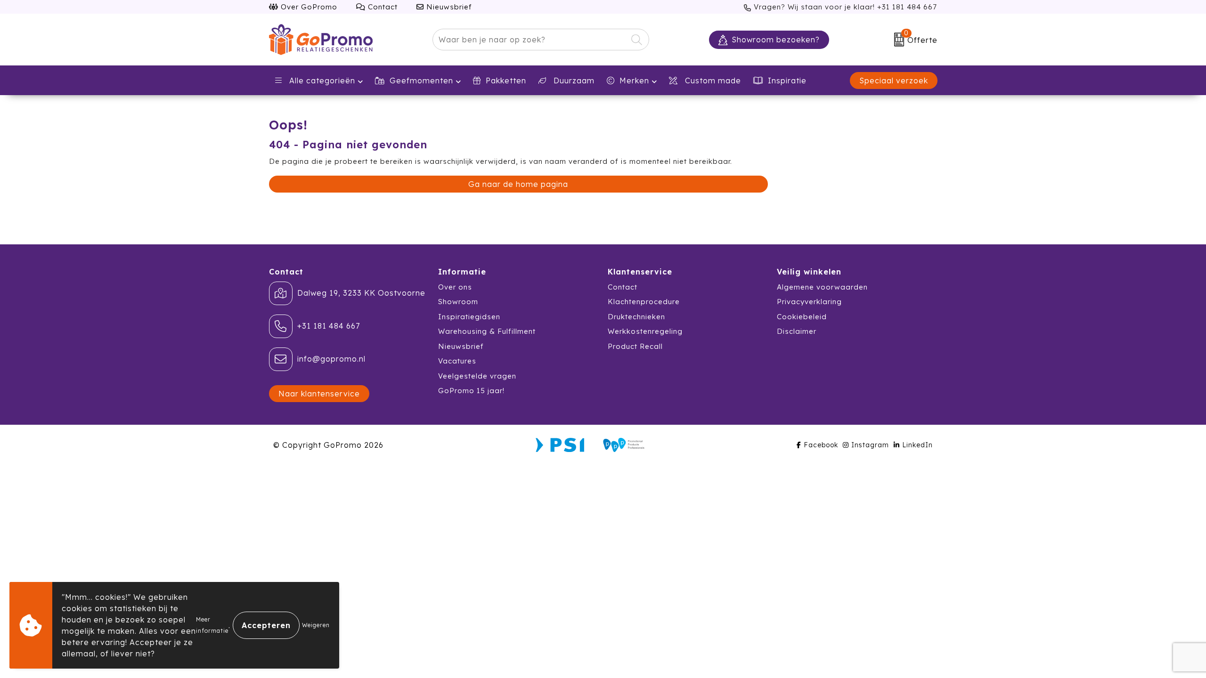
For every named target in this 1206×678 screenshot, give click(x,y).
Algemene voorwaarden (822, 286)
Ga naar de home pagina (518, 184)
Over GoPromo (307, 6)
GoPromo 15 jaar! (471, 390)
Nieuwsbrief (448, 6)
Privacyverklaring (809, 301)
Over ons (455, 286)
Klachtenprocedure (644, 301)
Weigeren (316, 625)
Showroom (458, 301)
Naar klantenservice (319, 393)
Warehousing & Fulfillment (487, 331)
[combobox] (530, 39)
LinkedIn (917, 445)
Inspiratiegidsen (469, 316)
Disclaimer (796, 331)
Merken (634, 80)
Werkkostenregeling (645, 331)
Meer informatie (212, 625)
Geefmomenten (421, 80)
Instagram (870, 445)
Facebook (821, 445)
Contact (382, 6)
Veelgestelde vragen (477, 375)
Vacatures (457, 360)
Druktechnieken (636, 316)
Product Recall (635, 346)
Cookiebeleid (802, 316)
